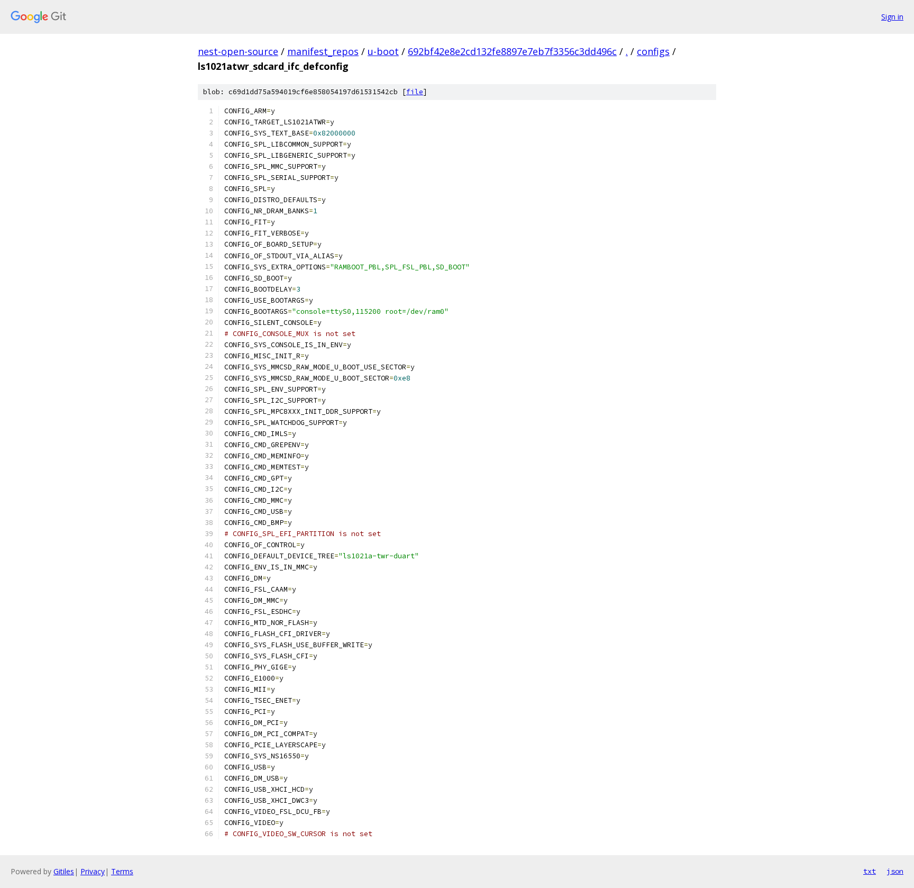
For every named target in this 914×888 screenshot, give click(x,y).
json (894, 871)
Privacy (92, 871)
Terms (122, 871)
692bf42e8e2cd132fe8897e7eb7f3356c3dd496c (512, 51)
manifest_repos (323, 51)
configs (653, 51)
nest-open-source (238, 51)
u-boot (383, 51)
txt (869, 871)
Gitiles (63, 871)
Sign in (892, 17)
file (414, 91)
